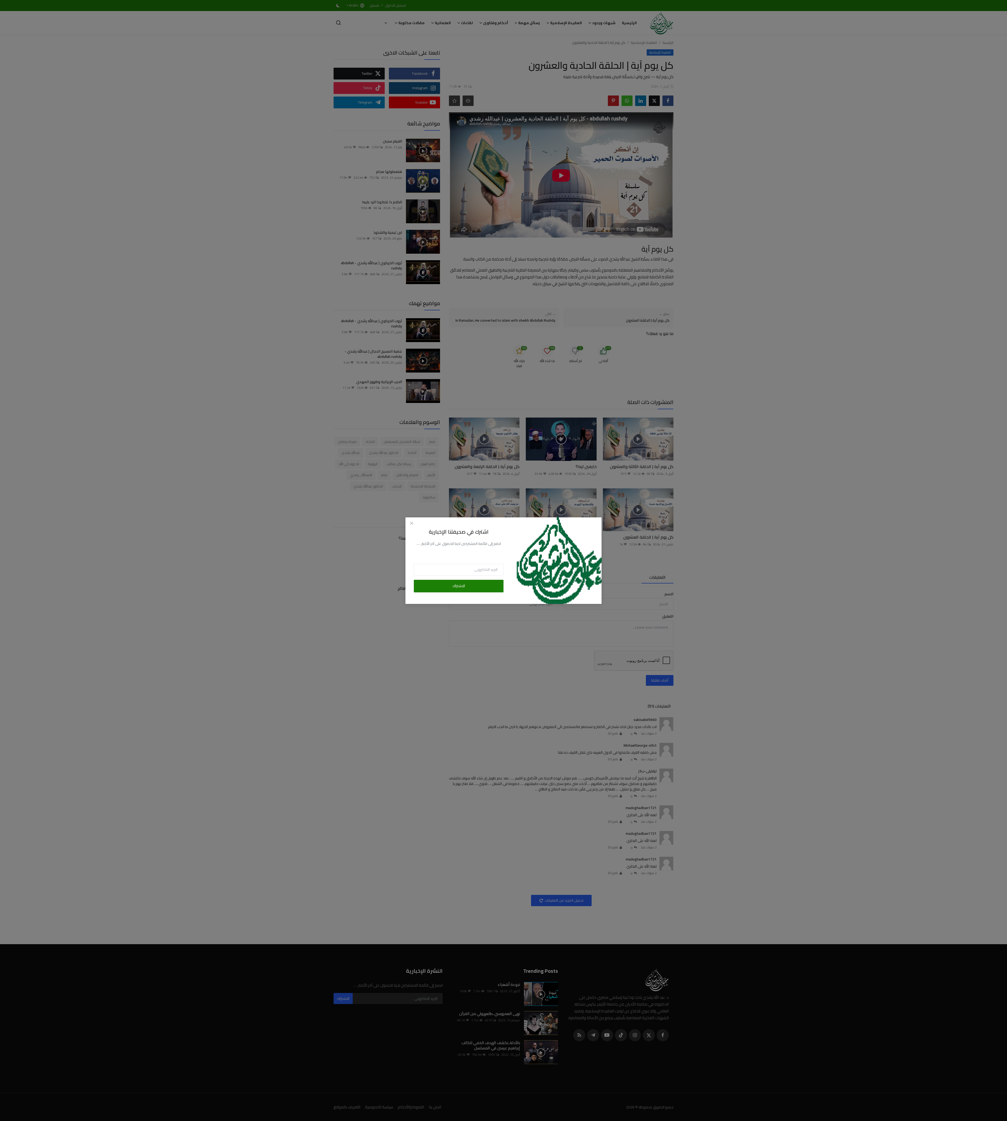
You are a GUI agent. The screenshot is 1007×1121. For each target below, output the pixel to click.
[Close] (411, 523)
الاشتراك (459, 585)
